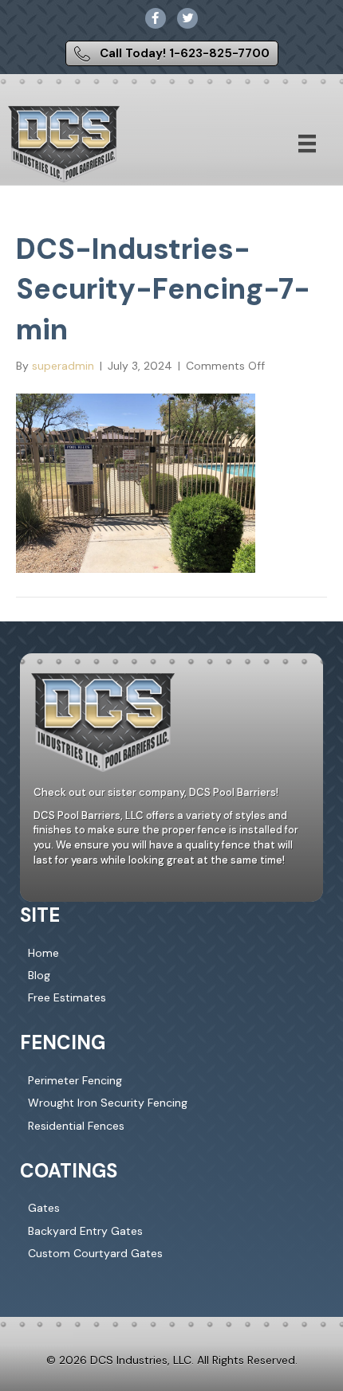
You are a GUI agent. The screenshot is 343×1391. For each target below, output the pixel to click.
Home (43, 953)
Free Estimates (67, 997)
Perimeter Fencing (75, 1080)
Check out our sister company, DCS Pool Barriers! (156, 792)
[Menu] (307, 143)
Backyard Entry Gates (85, 1231)
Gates (44, 1208)
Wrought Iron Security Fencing (107, 1102)
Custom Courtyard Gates (95, 1253)
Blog (39, 975)
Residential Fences (76, 1126)
